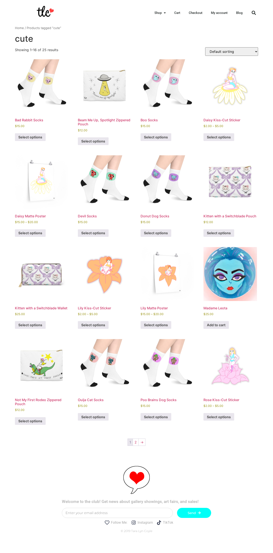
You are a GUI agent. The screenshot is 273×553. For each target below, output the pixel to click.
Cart (177, 13)
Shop (158, 13)
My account (219, 13)
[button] (254, 13)
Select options (30, 137)
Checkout (195, 13)
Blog (239, 13)
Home (19, 28)
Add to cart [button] (216, 325)
